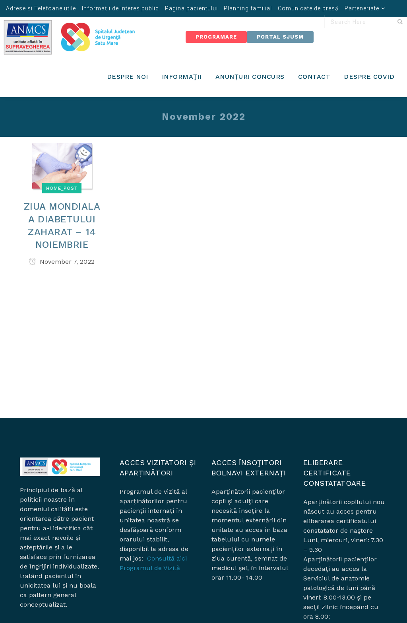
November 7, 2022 (66, 261)
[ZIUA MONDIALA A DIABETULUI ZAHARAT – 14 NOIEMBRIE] (62, 165)
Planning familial (248, 8)
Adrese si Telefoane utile (41, 8)
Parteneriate (362, 8)
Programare (216, 37)
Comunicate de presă (308, 8)
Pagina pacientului (191, 8)
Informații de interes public (120, 8)
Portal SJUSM (280, 37)
